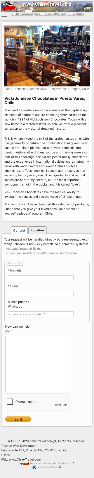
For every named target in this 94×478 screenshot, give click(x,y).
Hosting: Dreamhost (46, 467)
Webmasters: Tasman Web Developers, (50, 463)
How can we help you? (17, 329)
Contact (19, 230)
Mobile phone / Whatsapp (18, 304)
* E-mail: (14, 286)
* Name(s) (15, 270)
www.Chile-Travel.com (25, 459)
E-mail (5, 455)
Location (37, 230)
